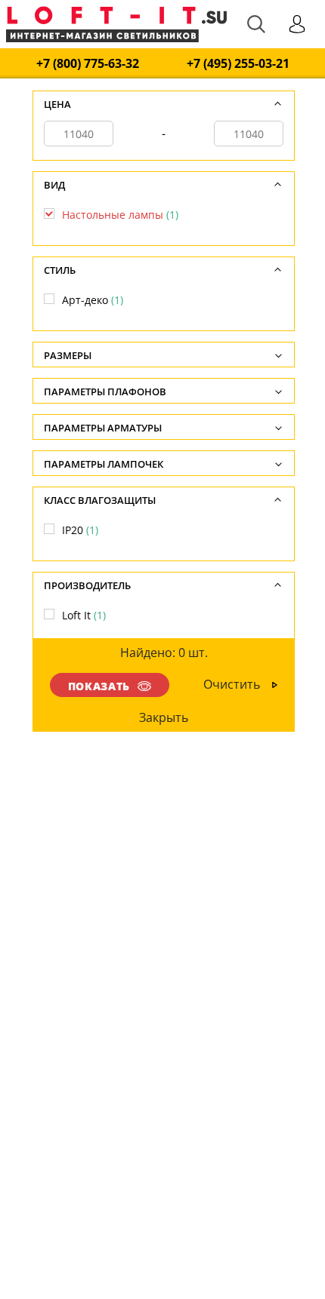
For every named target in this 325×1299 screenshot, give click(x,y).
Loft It (84, 615)
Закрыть (164, 717)
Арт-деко (92, 300)
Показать (99, 686)
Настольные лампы (120, 214)
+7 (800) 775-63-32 (87, 64)
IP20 (80, 530)
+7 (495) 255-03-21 (238, 64)
